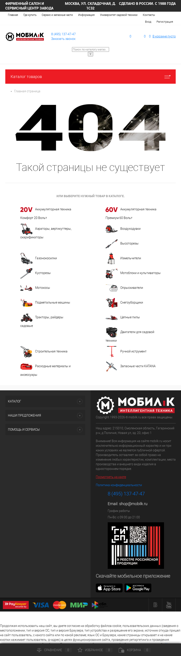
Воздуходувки (130, 228)
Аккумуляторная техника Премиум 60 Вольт (131, 214)
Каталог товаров (26, 76)
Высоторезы (129, 243)
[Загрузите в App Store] (109, 587)
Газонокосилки (46, 258)
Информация (86, 15)
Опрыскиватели (131, 287)
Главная (13, 15)
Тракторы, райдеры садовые (41, 321)
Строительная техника (51, 351)
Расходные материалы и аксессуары (45, 370)
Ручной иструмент (133, 351)
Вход (148, 21)
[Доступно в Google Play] (137, 587)
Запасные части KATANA (138, 366)
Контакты (149, 15)
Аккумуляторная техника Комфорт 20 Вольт (45, 214)
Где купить (29, 15)
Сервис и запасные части (57, 15)
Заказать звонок (63, 39)
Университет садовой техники (119, 15)
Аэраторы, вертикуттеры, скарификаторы (46, 233)
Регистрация (164, 21)
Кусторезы (43, 273)
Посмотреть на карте (111, 477)
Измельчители (130, 258)
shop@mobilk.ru (133, 503)
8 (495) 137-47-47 (63, 34)
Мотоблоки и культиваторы (140, 273)
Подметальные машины (52, 302)
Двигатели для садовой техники (130, 336)
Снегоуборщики (131, 302)
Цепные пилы (130, 317)
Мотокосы (42, 287)
